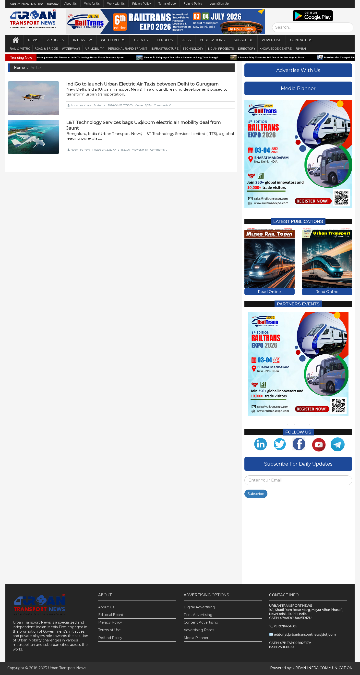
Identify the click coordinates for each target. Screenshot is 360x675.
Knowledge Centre (276, 48)
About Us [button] (70, 3)
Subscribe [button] (243, 40)
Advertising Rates (199, 630)
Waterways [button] (71, 48)
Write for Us (92, 3)
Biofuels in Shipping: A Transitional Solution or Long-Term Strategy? (155, 57)
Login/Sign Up (219, 3)
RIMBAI (301, 48)
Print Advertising (198, 615)
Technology (193, 48)
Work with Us (116, 3)
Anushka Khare (81, 105)
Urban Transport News (67, 668)
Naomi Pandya (80, 149)
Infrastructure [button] (165, 48)
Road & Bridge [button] (46, 48)
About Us (106, 607)
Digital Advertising (199, 607)
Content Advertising (201, 622)
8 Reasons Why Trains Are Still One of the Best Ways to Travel (245, 57)
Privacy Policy (141, 3)
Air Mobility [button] (94, 48)
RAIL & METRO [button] (20, 48)
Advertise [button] (271, 40)
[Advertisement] (298, 542)
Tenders (165, 40)
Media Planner (196, 638)
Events (141, 40)
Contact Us (301, 40)
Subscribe (256, 494)
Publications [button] (212, 40)
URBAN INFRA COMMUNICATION (323, 668)
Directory (246, 48)
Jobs (186, 40)
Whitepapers (113, 40)
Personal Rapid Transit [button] (127, 48)
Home (19, 67)
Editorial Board (110, 615)
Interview (82, 40)
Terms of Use (167, 3)
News (33, 40)
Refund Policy (192, 3)
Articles (55, 40)
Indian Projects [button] (220, 48)
